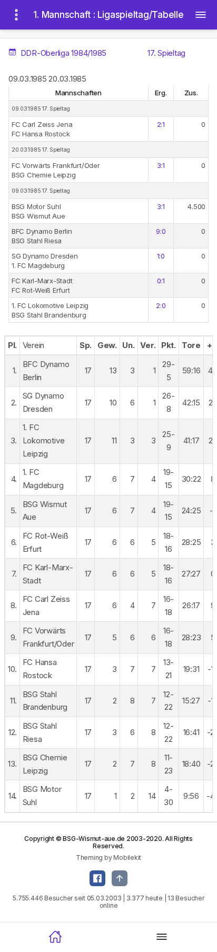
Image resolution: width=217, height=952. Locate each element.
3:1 (161, 165)
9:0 (160, 231)
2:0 (160, 305)
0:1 (161, 280)
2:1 (161, 124)
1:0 (161, 256)
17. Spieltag (166, 53)
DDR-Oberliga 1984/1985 (62, 53)
